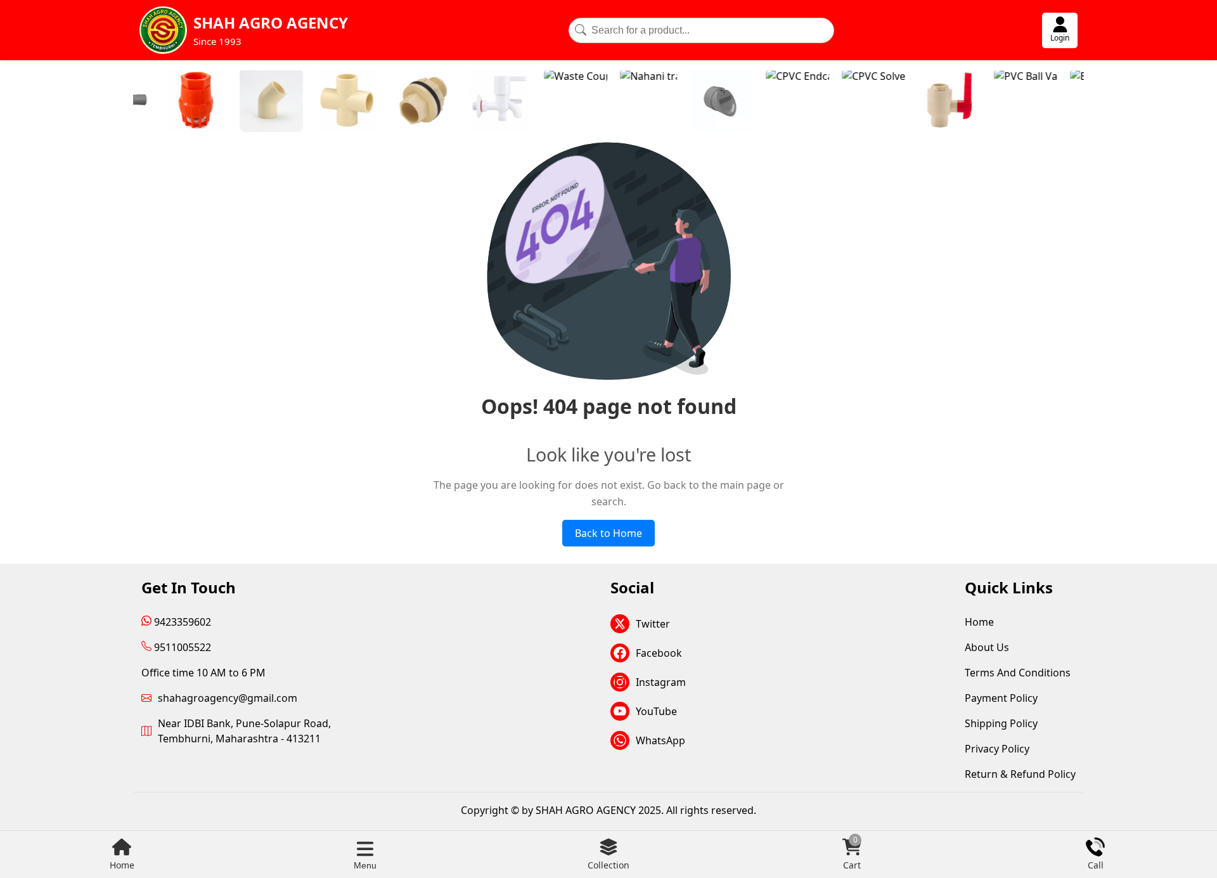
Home (122, 865)
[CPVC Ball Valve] (917, 102)
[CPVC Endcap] (765, 102)
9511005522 (181, 647)
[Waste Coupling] (543, 102)
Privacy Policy (997, 749)
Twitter (653, 624)
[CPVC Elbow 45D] (239, 102)
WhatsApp (660, 740)
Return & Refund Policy (1020, 774)
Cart (852, 854)
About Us (987, 647)
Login (1059, 37)
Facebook (659, 653)
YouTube (656, 711)
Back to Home (608, 533)
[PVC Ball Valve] (993, 102)
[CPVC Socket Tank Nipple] (391, 102)
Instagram (661, 682)
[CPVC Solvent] (841, 102)
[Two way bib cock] (467, 102)
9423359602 (181, 622)
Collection (608, 865)
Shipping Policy (1001, 723)
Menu (365, 865)
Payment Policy (1001, 698)
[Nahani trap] (616, 102)
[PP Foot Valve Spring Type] (163, 102)
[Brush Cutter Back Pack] (1069, 102)
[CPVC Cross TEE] (315, 102)
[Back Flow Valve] (689, 102)
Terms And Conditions (1018, 673)
